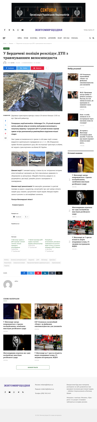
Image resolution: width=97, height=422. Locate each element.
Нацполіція (7, 263)
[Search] (93, 38)
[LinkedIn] (5, 129)
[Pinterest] (5, 133)
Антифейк (52, 38)
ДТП (37, 260)
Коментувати (33, 367)
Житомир (44, 260)
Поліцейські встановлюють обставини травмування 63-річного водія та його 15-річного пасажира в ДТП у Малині (52, 243)
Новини (6, 48)
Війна (20, 38)
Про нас (66, 38)
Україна (6, 265)
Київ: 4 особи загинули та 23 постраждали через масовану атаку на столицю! (86, 119)
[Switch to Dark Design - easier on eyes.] (90, 38)
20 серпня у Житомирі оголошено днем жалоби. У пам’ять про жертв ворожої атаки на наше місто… (87, 137)
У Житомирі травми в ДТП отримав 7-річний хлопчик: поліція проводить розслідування (18, 243)
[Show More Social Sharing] (46, 68)
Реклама (74, 38)
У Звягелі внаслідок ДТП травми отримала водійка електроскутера (35, 241)
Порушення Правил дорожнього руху (38, 263)
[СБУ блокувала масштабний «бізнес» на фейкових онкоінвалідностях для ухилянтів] (48, 311)
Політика (33, 38)
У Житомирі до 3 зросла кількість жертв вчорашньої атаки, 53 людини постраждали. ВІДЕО (48, 355)
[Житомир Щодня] (48, 30)
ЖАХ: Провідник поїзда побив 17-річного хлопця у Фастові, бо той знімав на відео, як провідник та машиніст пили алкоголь (86, 99)
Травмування (56, 263)
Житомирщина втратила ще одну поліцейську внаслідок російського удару (16, 355)
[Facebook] (5, 121)
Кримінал (52, 260)
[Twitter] (5, 125)
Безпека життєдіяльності (18, 260)
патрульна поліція (19, 263)
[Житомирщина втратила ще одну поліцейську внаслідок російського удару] (17, 342)
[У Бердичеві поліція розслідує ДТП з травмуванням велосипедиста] (32, 91)
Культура (42, 38)
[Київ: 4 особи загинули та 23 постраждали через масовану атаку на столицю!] (73, 117)
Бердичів (31, 260)
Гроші (26, 38)
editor (12, 62)
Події (60, 38)
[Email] (5, 138)
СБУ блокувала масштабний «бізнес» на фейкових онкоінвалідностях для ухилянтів (48, 324)
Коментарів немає (27, 62)
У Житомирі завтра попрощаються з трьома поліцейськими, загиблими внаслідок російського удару (14, 325)
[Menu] (4, 38)
